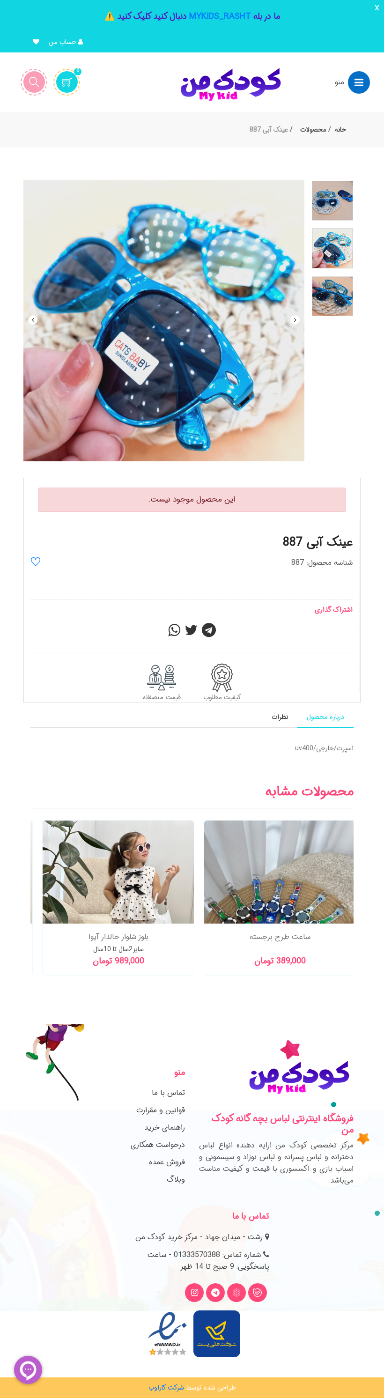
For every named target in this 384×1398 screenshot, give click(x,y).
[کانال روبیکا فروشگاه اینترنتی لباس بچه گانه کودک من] (236, 1292)
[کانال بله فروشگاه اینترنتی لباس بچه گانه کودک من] (257, 1292)
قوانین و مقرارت (160, 1110)
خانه (340, 130)
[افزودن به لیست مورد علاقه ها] (35, 563)
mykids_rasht (220, 16)
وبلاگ (176, 1179)
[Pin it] (209, 633)
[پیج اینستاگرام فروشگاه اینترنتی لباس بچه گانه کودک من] (194, 1292)
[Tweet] (191, 633)
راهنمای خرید (164, 1127)
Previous (32, 320)
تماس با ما (168, 1093)
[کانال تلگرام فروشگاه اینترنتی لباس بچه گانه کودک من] (215, 1292)
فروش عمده (167, 1162)
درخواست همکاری (158, 1145)
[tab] (325, 717)
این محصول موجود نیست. (192, 499)
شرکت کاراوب (166, 1388)
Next (295, 320)
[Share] (174, 633)
